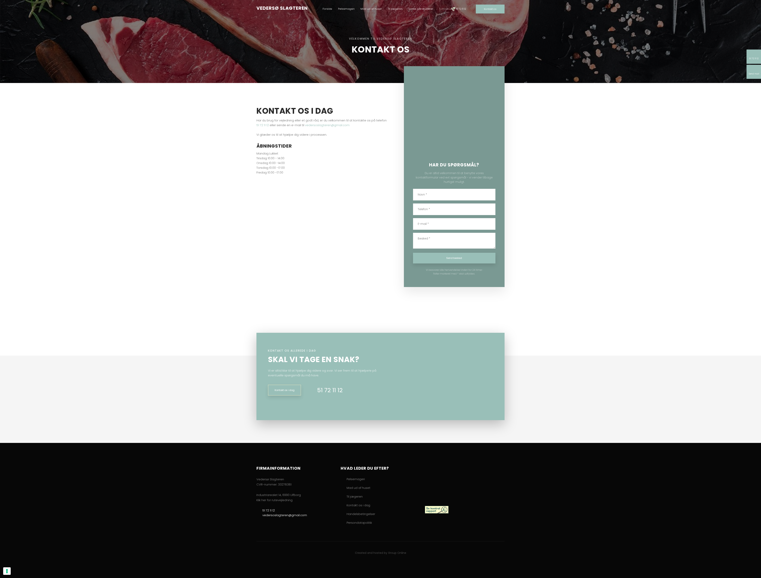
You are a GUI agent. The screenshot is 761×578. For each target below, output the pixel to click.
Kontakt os (445, 9)
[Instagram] (434, 527)
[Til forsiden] (442, 483)
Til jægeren (395, 9)
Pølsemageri (346, 9)
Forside (327, 9)
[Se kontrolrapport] (436, 509)
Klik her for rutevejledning (274, 500)
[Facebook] (428, 529)
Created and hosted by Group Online (380, 553)
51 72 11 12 (262, 125)
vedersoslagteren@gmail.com (327, 125)
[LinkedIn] (441, 527)
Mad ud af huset (371, 9)
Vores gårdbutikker (420, 9)
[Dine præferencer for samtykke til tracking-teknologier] (7, 571)
